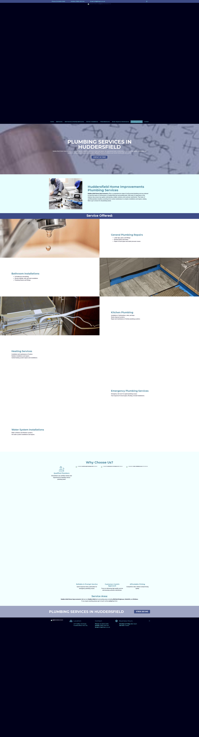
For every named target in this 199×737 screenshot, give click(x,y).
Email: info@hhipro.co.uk (97, 1)
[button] (99, 157)
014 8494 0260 (104, 624)
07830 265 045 (104, 625)
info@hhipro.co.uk (104, 627)
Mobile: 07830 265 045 (77, 1)
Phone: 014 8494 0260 (58, 1)
